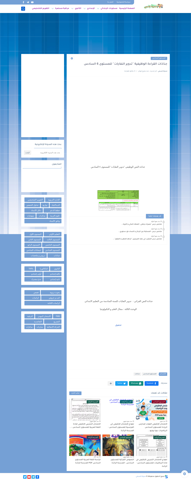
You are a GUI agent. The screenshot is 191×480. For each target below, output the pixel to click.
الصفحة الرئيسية (127, 9)
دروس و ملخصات (38, 255)
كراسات (35, 298)
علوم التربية (55, 216)
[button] (152, 383)
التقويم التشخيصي (40, 9)
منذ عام (96, 457)
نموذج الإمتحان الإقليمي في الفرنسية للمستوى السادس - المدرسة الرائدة (121, 427)
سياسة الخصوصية (123, 2)
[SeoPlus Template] (166, 476)
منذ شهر (162, 421)
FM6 (58, 316)
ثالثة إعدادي (55, 274)
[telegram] (27, 2)
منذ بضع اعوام (155, 221)
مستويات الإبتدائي (109, 9)
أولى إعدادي (36, 274)
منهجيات (30, 216)
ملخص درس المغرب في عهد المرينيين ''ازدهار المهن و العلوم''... (137, 239)
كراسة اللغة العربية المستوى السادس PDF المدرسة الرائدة (88, 461)
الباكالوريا (44, 269)
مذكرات (42, 216)
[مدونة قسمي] (153, 6)
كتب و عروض (54, 298)
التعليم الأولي (54, 234)
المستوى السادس (159, 58)
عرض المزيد (75, 393)
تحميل (118, 325)
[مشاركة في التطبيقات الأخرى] (111, 383)
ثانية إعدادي (55, 279)
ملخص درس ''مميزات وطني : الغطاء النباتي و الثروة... (141, 224)
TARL (31, 269)
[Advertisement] (95, 34)
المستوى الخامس (52, 245)
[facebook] (23, 2)
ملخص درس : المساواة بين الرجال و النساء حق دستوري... (140, 232)
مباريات (40, 327)
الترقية (30, 316)
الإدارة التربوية (54, 200)
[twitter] (25, 477)
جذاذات (137, 374)
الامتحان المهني (44, 316)
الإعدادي (91, 9)
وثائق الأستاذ (54, 221)
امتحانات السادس (34, 250)
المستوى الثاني (34, 239)
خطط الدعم (55, 210)
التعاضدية (38, 321)
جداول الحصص (32, 205)
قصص (36, 292)
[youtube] (32, 2)
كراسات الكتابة (54, 303)
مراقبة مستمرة (62, 9)
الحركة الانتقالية (53, 327)
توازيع (45, 205)
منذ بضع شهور (127, 421)
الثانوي (78, 9)
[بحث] (23, 9)
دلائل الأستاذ (36, 210)
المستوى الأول (35, 234)
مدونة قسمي (141, 476)
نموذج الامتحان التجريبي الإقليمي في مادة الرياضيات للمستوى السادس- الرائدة (151, 463)
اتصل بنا (110, 2)
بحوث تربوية (55, 292)
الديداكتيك (56, 205)
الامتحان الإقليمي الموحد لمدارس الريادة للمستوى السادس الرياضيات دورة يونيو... (153, 427)
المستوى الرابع (34, 245)
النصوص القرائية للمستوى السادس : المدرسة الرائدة (122, 461)
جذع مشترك (36, 279)
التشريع (57, 321)
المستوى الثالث (53, 239)
